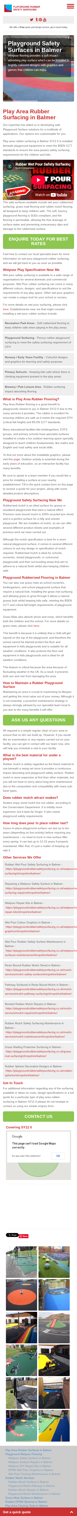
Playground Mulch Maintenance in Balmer (34, 1493)
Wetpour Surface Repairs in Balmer (30, 1462)
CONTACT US (38, 1116)
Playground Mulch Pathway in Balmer (31, 1485)
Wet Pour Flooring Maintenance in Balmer (34, 1474)
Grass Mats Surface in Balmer (24, 1497)
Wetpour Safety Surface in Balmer (29, 1458)
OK (58, 1156)
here (6, 309)
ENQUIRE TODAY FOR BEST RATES (38, 241)
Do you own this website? (26, 1156)
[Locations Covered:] (5, 6)
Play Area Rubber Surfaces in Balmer (28, 1450)
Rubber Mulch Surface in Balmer (28, 1481)
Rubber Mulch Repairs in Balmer (28, 1489)
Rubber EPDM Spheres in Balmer (26, 1501)
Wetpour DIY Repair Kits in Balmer (29, 1466)
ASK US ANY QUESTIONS (38, 719)
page (17, 459)
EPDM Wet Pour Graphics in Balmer (30, 1470)
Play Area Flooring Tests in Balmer (26, 1505)
